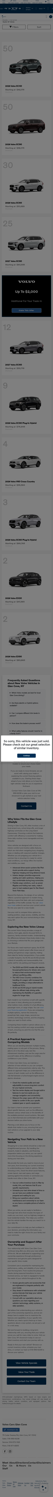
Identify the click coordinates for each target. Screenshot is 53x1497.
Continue (26, 756)
